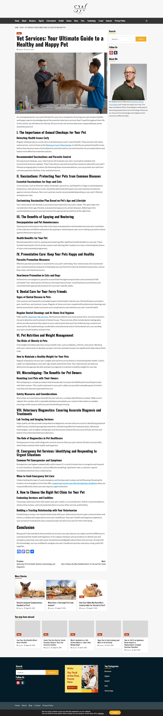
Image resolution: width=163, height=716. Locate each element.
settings (101, 714)
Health (61, 20)
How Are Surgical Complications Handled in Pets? (29, 604)
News (76, 20)
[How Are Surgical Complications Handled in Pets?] (30, 590)
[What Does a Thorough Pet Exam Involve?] (61, 590)
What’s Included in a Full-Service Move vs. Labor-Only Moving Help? (81, 642)
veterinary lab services (38, 317)
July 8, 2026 (137, 650)
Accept (115, 712)
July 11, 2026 (110, 645)
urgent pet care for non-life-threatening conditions (75, 483)
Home (17, 20)
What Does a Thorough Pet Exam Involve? (61, 604)
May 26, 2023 (30, 49)
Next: (83, 562)
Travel (100, 20)
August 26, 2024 (30, 608)
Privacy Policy (120, 20)
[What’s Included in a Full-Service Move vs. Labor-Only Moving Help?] (81, 629)
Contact (109, 20)
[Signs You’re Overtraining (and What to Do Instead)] (108, 629)
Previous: (36, 564)
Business (32, 20)
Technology (91, 20)
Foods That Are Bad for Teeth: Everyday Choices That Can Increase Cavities (55, 642)
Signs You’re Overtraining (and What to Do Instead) (108, 641)
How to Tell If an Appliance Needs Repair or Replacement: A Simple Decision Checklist (134, 643)
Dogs (19, 33)
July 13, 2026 (83, 647)
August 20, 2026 (30, 645)
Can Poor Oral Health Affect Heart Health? (27, 641)
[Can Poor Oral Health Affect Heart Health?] (27, 629)
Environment (51, 20)
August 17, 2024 (61, 608)
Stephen (21, 49)
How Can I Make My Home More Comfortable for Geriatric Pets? (92, 604)
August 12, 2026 (57, 647)
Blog (19, 634)
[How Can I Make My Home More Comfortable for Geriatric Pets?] (92, 590)
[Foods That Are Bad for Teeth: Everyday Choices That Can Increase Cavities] (54, 629)
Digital (41, 20)
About (24, 20)
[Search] (146, 21)
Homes (69, 20)
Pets (82, 20)
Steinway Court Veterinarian (58, 145)
